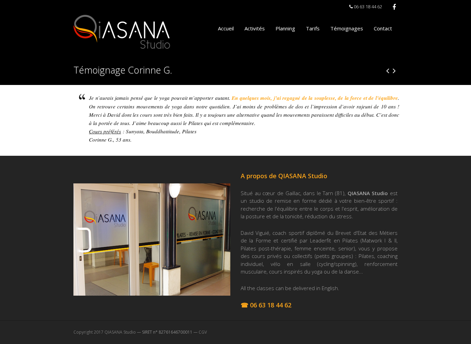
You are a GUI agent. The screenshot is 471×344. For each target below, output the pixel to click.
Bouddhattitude (162, 131)
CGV (203, 332)
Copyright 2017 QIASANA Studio (104, 332)
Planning (285, 28)
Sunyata (134, 131)
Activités (254, 28)
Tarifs (313, 28)
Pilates (189, 131)
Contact (383, 28)
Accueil (226, 28)
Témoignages (346, 28)
